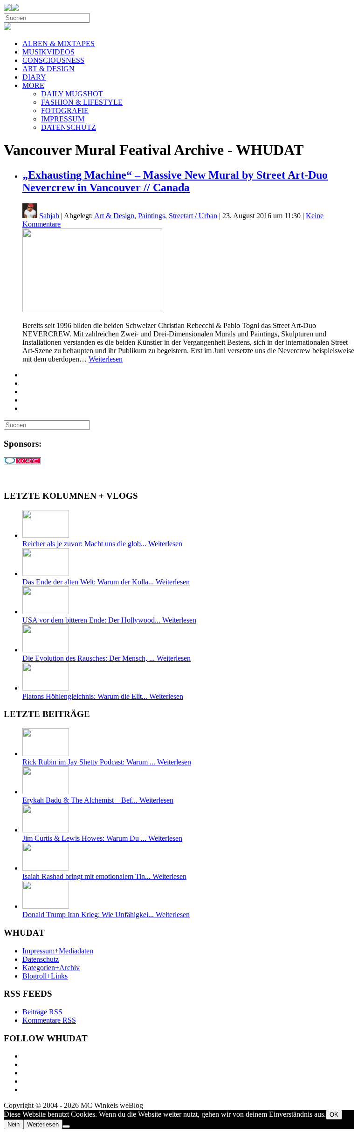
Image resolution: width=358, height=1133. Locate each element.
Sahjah (49, 216)
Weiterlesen (106, 359)
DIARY (34, 77)
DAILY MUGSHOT (72, 94)
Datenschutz (40, 959)
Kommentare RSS (49, 1020)
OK (334, 1114)
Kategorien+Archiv (51, 968)
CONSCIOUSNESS (53, 60)
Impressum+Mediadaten (57, 951)
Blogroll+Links (45, 976)
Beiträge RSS (42, 1012)
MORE (33, 85)
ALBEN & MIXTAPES (58, 43)
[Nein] (66, 1126)
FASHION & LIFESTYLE (82, 102)
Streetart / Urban (193, 216)
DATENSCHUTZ (68, 127)
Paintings (151, 216)
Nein (13, 1124)
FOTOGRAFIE (65, 110)
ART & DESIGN (48, 69)
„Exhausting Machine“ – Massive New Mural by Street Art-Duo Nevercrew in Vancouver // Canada (175, 181)
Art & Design (114, 216)
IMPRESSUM (62, 119)
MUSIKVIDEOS (48, 52)
